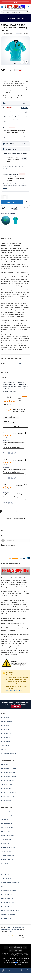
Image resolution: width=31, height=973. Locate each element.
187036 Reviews (10, 404)
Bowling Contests (6, 788)
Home (3, 17)
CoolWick (9, 33)
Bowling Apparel (6, 737)
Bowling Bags (5, 725)
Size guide (24, 107)
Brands (16, 955)
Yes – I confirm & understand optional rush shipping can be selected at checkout (17, 178)
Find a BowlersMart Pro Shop (10, 910)
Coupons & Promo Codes (8, 753)
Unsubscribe (15, 929)
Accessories (18, 953)
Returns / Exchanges (7, 815)
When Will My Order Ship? (9, 811)
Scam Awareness (6, 839)
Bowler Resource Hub (7, 796)
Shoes (12, 953)
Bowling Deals (5, 741)
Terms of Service (6, 851)
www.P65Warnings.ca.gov (13, 690)
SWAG (19, 363)
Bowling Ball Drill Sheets (8, 776)
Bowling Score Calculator (8, 772)
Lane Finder (4, 764)
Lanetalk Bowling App (7, 898)
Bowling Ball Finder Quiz (8, 768)
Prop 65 (11, 931)
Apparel (26, 953)
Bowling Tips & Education (8, 792)
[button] (2, 7)
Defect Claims (5, 831)
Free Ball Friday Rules (7, 859)
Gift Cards (4, 749)
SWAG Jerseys (20, 18)
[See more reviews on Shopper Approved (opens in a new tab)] (15, 453)
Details (5, 168)
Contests (25, 954)
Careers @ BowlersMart (8, 914)
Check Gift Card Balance (8, 890)
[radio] (23, 396)
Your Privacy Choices (22, 962)
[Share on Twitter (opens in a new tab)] (12, 453)
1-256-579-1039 (10, 927)
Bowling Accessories (7, 733)
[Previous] (22, 62)
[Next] (26, 62)
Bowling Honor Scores (7, 902)
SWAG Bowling (21, 17)
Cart (2, 886)
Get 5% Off (17, 707)
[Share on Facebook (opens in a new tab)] (9, 453)
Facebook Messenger (21, 927)
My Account (5, 874)
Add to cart (12, 202)
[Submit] (27, 12)
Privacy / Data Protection (8, 847)
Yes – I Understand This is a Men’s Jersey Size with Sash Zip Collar (16, 131)
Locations (10, 954)
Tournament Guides (7, 784)
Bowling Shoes (5, 729)
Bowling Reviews (6, 800)
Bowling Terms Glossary (8, 780)
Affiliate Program (6, 918)
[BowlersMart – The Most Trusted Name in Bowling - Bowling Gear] (15, 6)
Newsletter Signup (6, 929)
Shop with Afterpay (7, 827)
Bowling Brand (11, 17)
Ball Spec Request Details (8, 894)
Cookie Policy (5, 863)
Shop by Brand (5, 745)
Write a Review (24, 33)
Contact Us (4, 819)
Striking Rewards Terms (8, 855)
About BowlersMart (7, 906)
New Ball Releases (6, 721)
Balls (4, 953)
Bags (8, 953)
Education (18, 954)
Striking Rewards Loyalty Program (11, 882)
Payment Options (6, 823)
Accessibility (5, 843)
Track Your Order (6, 878)
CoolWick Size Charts (7, 835)
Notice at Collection (7, 962)
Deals (4, 954)
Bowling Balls (5, 717)
